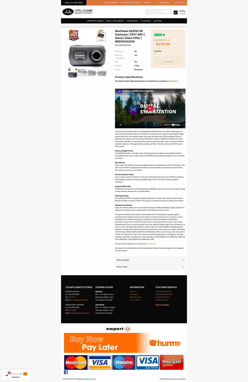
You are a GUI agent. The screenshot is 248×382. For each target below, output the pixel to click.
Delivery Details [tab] (123, 260)
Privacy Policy (135, 300)
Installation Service (162, 297)
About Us (133, 291)
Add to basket (168, 62)
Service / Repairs (111, 3)
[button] (103, 32)
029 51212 (72, 297)
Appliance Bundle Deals (131, 3)
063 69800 (72, 310)
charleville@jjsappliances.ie (80, 313)
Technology (132, 21)
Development (172, 379)
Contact (147, 3)
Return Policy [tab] (122, 267)
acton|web (182, 379)
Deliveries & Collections (164, 294)
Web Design (163, 379)
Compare (180, 62)
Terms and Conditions (163, 291)
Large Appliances (95, 21)
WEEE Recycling (135, 297)
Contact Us (134, 294)
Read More (16, 377)
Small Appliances (114, 21)
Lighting (157, 21)
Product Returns (161, 300)
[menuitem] (110, 3)
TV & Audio (145, 21)
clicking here (173, 81)
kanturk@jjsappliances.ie (79, 300)
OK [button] (25, 374)
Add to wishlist (157, 62)
